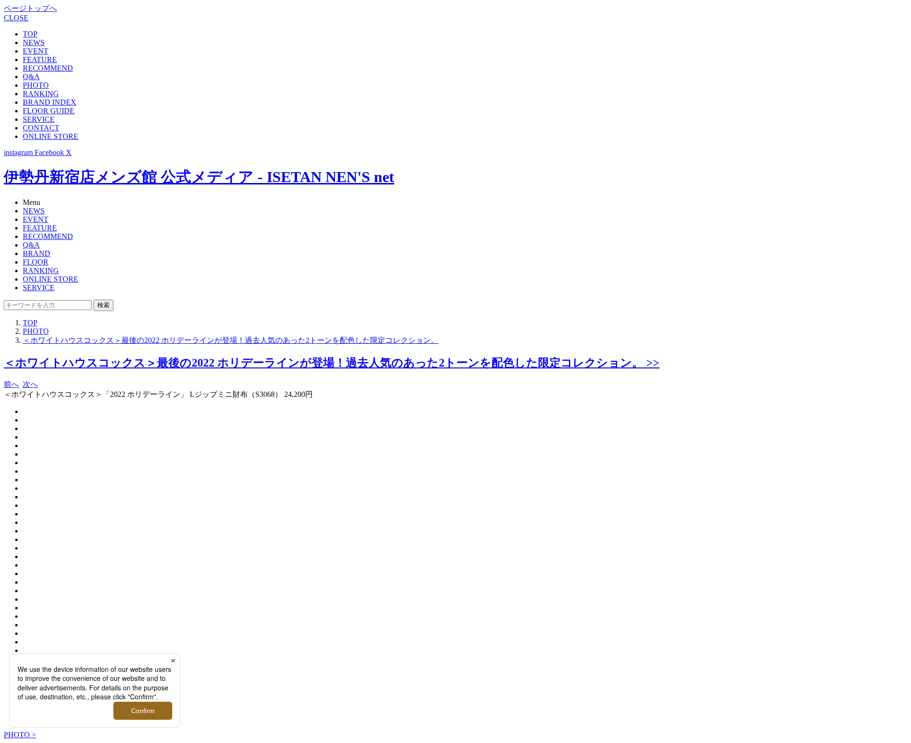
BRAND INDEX (49, 102)
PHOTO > (20, 735)
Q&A (31, 77)
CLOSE (16, 18)
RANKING (41, 94)
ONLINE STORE (50, 136)
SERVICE (39, 119)
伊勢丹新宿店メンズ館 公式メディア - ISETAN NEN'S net (199, 176)
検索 (103, 305)
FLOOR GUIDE (48, 111)
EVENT (35, 51)
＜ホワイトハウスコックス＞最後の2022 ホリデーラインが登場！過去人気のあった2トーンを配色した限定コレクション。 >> (332, 363)
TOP (30, 34)
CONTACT (41, 128)
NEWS (34, 42)
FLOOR (35, 262)
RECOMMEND (48, 68)
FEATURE (40, 59)
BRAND (36, 253)
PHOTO (36, 85)
